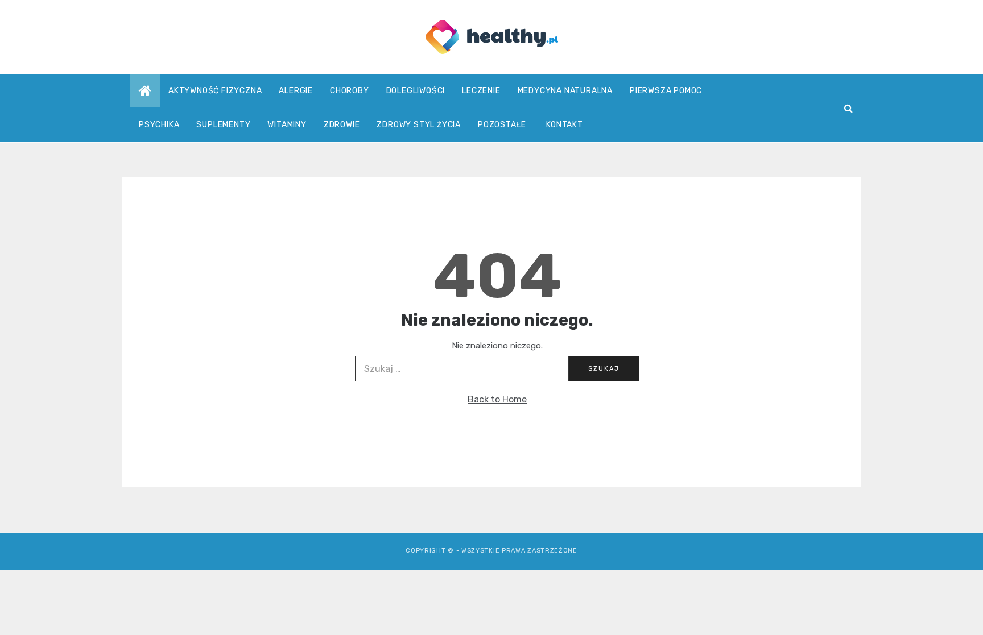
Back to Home (497, 399)
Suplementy (223, 125)
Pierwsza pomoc (666, 91)
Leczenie (481, 91)
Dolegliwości (415, 91)
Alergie (296, 91)
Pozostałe (502, 125)
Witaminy (286, 125)
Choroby (349, 91)
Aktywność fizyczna (215, 91)
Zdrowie (342, 125)
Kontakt (564, 125)
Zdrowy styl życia (419, 125)
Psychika (159, 125)
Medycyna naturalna (565, 91)
